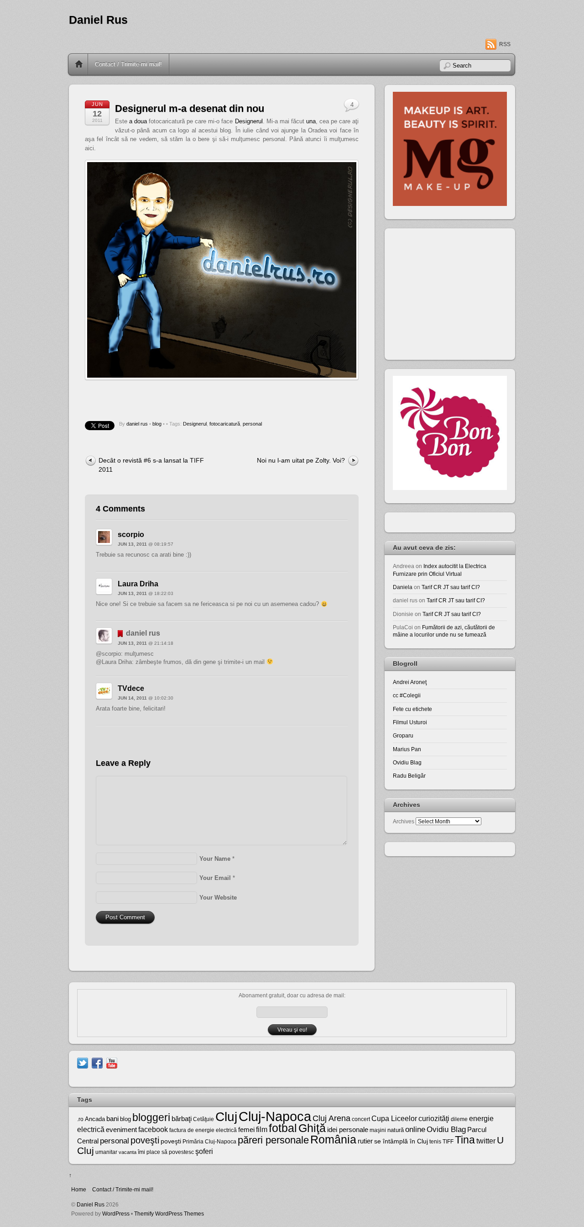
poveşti (144, 1140)
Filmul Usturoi (410, 722)
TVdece (131, 688)
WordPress (116, 1213)
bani (112, 1118)
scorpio (131, 534)
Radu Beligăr (409, 776)
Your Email (215, 877)
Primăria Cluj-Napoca (209, 1141)
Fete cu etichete (412, 709)
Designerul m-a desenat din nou (189, 108)
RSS (505, 44)
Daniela (402, 587)
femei (246, 1129)
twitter (485, 1141)
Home (78, 64)
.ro (80, 1119)
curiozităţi (433, 1118)
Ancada (95, 1119)
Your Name (214, 858)
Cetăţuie (203, 1119)
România (333, 1139)
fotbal (283, 1128)
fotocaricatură (224, 424)
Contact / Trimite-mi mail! (128, 64)
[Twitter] (82, 1062)
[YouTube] (111, 1062)
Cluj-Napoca (275, 1116)
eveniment (121, 1129)
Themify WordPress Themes (169, 1213)
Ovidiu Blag (407, 762)
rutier (365, 1141)
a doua (138, 121)
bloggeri (151, 1117)
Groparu (403, 735)
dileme (459, 1119)
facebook (153, 1129)
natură (395, 1130)
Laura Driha (138, 584)
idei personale (347, 1129)
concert (361, 1119)
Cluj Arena (331, 1118)
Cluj (226, 1117)
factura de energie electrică (203, 1130)
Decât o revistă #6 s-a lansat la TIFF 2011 (151, 465)
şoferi (204, 1151)
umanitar (106, 1152)
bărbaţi (182, 1118)
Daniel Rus (98, 20)
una (311, 121)
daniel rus (137, 424)
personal (252, 424)
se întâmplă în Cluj (401, 1141)
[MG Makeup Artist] (450, 204)
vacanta (127, 1152)
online (415, 1129)
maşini (378, 1130)
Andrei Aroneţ (410, 682)
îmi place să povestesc (166, 1152)
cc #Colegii (407, 695)
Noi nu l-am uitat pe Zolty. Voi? (301, 460)
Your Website (218, 897)
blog (157, 424)
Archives (403, 821)
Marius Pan (407, 749)
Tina (465, 1140)
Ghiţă (312, 1128)
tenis (435, 1141)
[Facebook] (97, 1062)
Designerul (249, 121)
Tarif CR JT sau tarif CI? (451, 587)
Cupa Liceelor (394, 1118)
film (261, 1129)
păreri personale (273, 1140)
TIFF (448, 1141)
